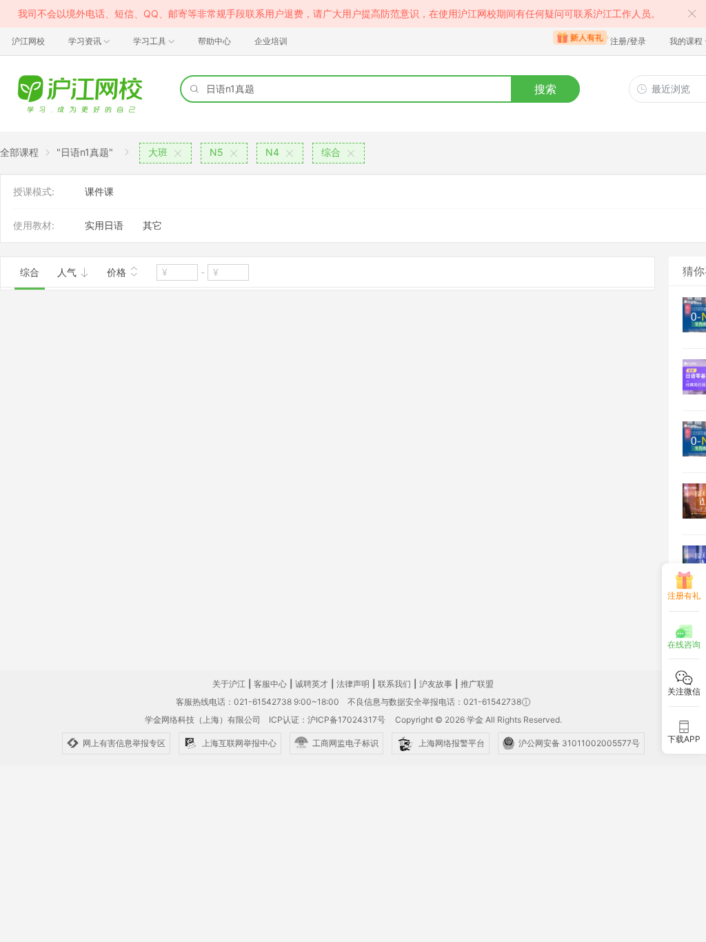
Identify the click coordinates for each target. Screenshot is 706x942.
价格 (118, 272)
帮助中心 (214, 41)
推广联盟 (477, 684)
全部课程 (19, 152)
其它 (152, 225)
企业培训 (271, 41)
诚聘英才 (311, 684)
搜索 (545, 89)
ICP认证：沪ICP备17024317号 (327, 719)
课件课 (99, 191)
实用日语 (104, 225)
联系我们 (394, 684)
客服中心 (270, 684)
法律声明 (353, 684)
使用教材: (33, 225)
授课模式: (33, 191)
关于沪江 (228, 684)
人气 (68, 272)
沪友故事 (435, 684)
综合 (29, 272)
